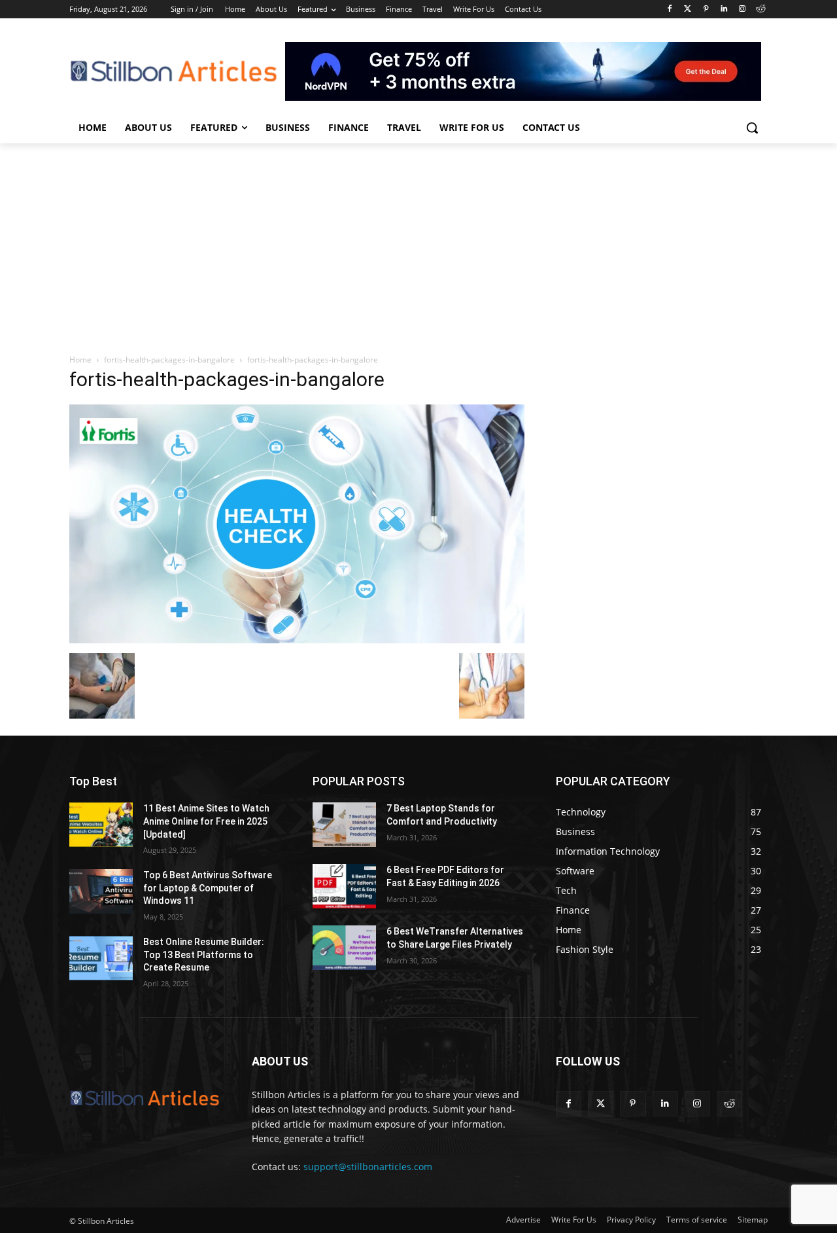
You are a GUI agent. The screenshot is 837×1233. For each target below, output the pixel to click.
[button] (752, 127)
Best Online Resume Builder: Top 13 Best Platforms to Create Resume (203, 955)
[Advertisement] (418, 241)
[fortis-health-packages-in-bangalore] (296, 639)
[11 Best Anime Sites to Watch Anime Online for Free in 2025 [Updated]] (101, 824)
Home (80, 359)
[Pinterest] (705, 9)
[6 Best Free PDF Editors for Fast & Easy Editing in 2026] (344, 886)
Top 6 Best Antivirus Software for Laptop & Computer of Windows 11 (207, 888)
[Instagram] (741, 9)
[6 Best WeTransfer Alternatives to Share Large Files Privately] (344, 947)
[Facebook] (669, 9)
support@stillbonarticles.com (367, 1166)
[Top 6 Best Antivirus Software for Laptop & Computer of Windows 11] (101, 891)
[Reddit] (760, 9)
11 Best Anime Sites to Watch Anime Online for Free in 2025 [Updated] (206, 821)
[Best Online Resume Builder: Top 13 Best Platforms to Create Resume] (101, 958)
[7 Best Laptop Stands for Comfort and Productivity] (344, 824)
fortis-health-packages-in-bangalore (169, 359)
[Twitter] (687, 9)
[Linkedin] (724, 9)
